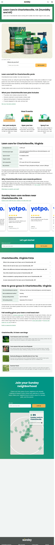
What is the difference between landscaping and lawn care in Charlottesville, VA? (25, 269)
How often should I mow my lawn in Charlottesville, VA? (18, 273)
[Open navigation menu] (2, 1)
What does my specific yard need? (10, 189)
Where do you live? (13, 62)
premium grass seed (18, 315)
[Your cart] (52, 2)
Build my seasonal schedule (9, 325)
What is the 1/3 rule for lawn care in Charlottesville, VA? (18, 265)
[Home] (27, 2)
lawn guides (37, 184)
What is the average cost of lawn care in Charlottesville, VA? (19, 262)
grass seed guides (36, 320)
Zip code (11, 403)
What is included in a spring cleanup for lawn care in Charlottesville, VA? (22, 276)
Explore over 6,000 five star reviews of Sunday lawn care (16, 200)
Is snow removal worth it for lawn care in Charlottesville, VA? (19, 280)
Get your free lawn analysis (9, 104)
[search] (48, 2)
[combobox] (20, 65)
